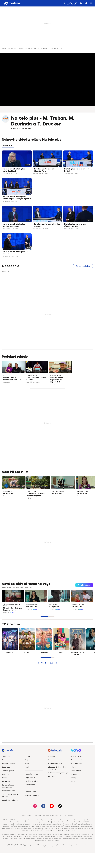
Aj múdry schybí (55, 375)
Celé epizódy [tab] (8, 146)
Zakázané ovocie (58, 491)
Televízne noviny (77, 760)
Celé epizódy (22, 48)
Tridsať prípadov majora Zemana (11, 605)
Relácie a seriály (8, 763)
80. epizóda (54, 607)
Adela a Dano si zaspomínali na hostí (12, 379)
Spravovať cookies (32, 795)
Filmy (73, 781)
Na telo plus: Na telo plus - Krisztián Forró (45, 170)
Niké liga (74, 767)
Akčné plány (6, 781)
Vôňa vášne (53, 604)
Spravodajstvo (76, 763)
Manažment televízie (10, 800)
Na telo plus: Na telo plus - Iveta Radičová (14, 170)
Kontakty (51, 756)
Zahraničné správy (55, 763)
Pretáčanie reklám (32, 781)
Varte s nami (7, 491)
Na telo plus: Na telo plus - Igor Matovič (47, 225)
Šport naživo (76, 771)
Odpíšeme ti (30, 778)
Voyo (12, 612)
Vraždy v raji (31, 491)
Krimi (27, 763)
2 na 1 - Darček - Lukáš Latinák (36, 379)
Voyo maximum (77, 756)
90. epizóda (82, 493)
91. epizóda (57, 493)
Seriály (73, 778)
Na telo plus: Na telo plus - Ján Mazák (16, 253)
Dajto (27, 760)
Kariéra (4, 778)
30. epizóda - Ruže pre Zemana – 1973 (12, 609)
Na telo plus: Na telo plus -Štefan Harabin (75, 225)
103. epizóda (31, 607)
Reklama (5, 774)
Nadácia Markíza (31, 774)
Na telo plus (12, 48)
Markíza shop (30, 785)
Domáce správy (54, 760)
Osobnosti (6, 767)
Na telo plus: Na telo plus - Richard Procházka (14, 225)
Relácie (4, 48)
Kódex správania (8, 791)
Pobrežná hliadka (78, 604)
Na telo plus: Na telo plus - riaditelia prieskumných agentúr (17, 198)
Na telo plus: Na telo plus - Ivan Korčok (78, 170)
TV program (6, 756)
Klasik (27, 767)
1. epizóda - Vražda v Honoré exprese (36, 495)
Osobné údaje (30, 792)
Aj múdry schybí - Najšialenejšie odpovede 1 (57, 380)
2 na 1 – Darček (32, 375)
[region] (47, 146)
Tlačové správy (8, 771)
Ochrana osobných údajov (58, 773)
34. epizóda (8, 493)
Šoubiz (4, 760)
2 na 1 (5, 375)
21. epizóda (77, 607)
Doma (27, 756)
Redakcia (51, 776)
